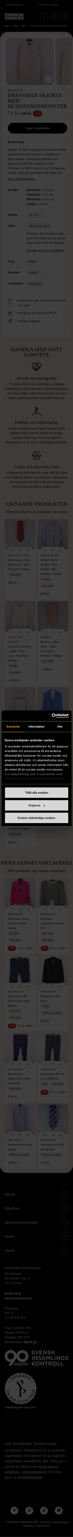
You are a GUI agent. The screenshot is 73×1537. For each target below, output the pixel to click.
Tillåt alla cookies (36, 792)
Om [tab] (59, 726)
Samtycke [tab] (13, 726)
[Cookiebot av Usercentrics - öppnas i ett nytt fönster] (52, 715)
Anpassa (34, 805)
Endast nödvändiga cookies (36, 817)
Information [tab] (36, 726)
